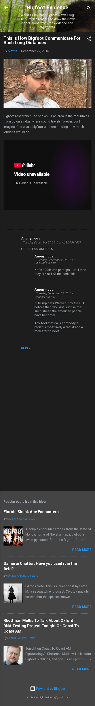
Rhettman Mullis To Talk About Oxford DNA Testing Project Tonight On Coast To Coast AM (41, 625)
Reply (25, 348)
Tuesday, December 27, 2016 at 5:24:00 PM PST (55, 295)
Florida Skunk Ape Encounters (31, 511)
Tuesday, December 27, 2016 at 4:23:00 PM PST (52, 242)
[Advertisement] (47, 453)
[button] (88, 39)
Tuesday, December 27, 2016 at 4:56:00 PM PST (55, 261)
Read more (81, 550)
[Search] (88, 9)
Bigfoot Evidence (47, 7)
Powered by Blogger (50, 689)
